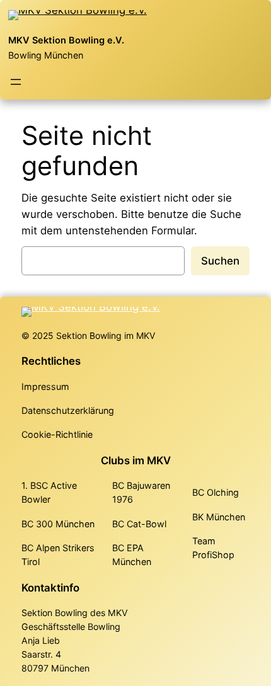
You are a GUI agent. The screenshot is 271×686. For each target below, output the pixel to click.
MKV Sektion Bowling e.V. (66, 40)
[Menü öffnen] (15, 81)
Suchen (220, 260)
